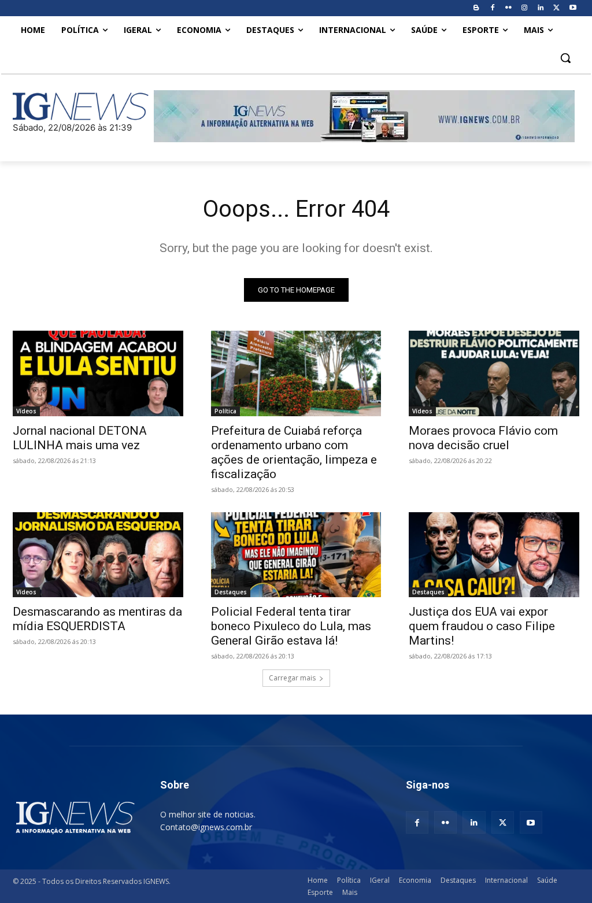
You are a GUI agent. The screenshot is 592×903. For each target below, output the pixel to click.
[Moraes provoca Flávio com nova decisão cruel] (494, 373)
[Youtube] (572, 8)
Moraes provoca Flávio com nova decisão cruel (483, 438)
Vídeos (26, 411)
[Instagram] (524, 8)
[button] (565, 58)
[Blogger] (476, 8)
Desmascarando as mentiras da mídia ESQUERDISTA (97, 619)
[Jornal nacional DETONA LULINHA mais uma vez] (98, 373)
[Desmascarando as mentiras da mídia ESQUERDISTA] (98, 554)
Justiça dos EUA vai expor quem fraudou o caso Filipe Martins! (482, 626)
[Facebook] (492, 8)
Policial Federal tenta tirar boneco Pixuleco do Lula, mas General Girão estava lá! (291, 626)
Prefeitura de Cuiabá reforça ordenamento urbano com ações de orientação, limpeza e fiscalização (294, 452)
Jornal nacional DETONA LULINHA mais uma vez (80, 438)
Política (225, 411)
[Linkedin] (540, 8)
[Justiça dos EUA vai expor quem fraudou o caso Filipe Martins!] (494, 554)
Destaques (230, 592)
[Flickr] (508, 8)
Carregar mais (292, 678)
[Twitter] (556, 8)
